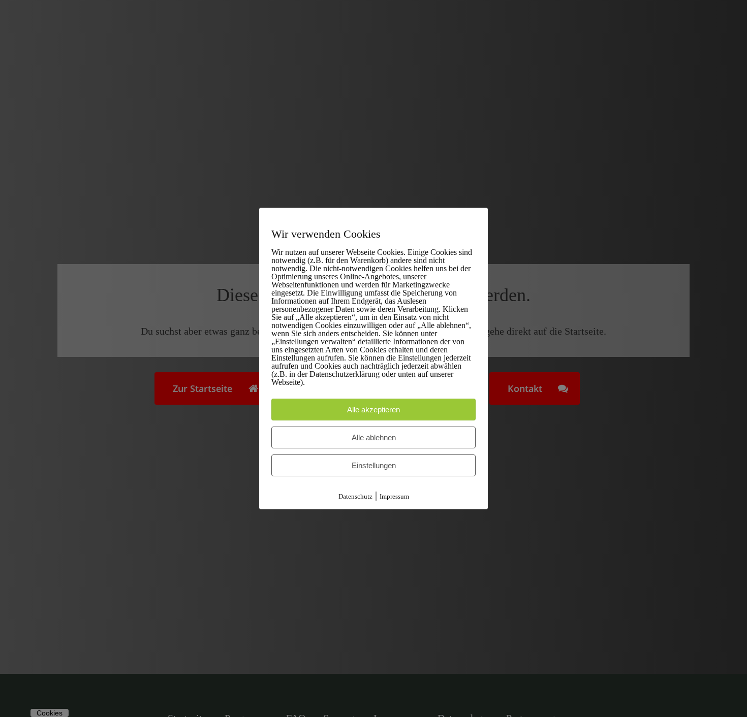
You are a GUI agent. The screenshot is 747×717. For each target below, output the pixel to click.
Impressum (394, 496)
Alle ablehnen (374, 437)
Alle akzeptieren (373, 409)
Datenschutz (355, 496)
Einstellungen (374, 465)
